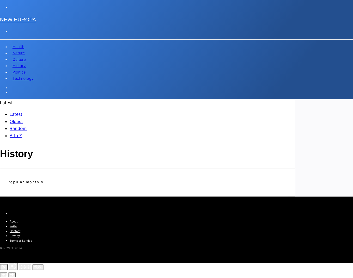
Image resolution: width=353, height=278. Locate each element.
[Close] (4, 267)
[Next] (12, 274)
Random (18, 128)
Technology (23, 78)
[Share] (13, 266)
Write (13, 226)
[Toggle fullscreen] (25, 267)
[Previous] (3, 274)
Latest (16, 114)
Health (18, 46)
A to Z (16, 135)
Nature (18, 52)
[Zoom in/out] (37, 267)
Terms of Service (21, 240)
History (19, 65)
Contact (15, 231)
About (14, 221)
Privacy (15, 236)
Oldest (16, 121)
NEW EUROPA (18, 20)
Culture (19, 59)
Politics (19, 72)
